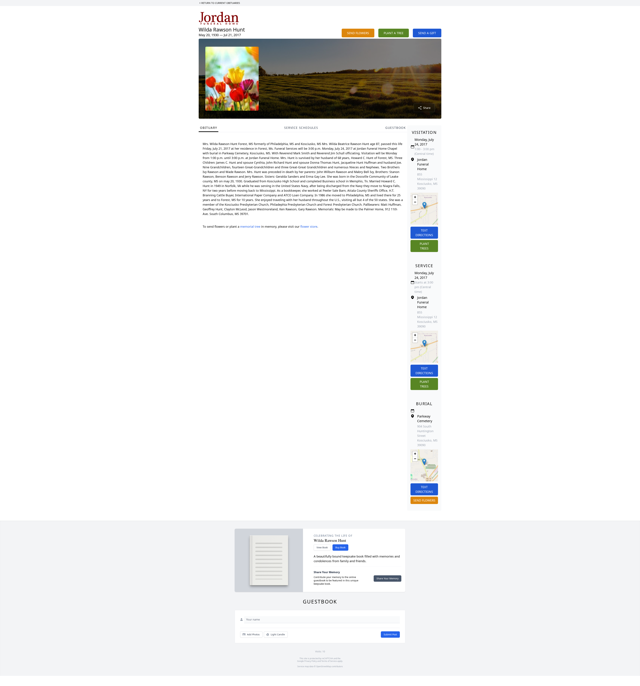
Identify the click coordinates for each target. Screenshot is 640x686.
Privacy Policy (310, 661)
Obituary (208, 128)
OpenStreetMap (323, 666)
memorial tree (250, 226)
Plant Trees (424, 246)
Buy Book (340, 547)
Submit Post (390, 634)
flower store (308, 226)
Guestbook (395, 128)
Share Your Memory (387, 578)
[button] (424, 205)
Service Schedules (301, 128)
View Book (322, 547)
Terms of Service (329, 661)
